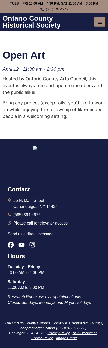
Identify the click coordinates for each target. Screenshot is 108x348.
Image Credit (66, 338)
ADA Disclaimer (85, 333)
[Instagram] (32, 245)
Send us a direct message (31, 234)
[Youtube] (21, 245)
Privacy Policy (59, 333)
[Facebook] (11, 245)
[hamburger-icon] (99, 22)
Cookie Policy (42, 338)
